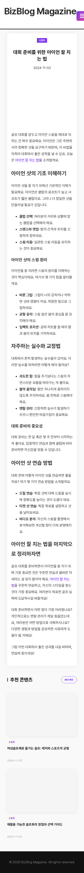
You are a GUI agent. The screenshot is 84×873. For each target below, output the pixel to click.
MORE (69, 679)
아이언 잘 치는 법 (27, 160)
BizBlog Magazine (40, 11)
